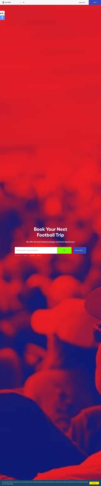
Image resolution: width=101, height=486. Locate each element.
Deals (39, 255)
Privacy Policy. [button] (9, 483)
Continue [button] (94, 483)
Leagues (32, 255)
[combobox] (36, 250)
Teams (25, 255)
